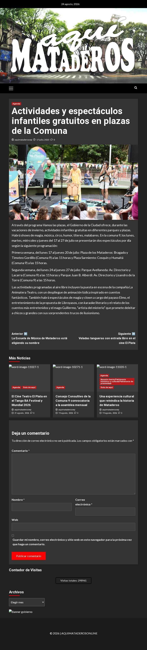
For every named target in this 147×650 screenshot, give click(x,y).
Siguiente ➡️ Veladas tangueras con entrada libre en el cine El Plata (107, 338)
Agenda (16, 104)
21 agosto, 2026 (22, 413)
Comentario (21, 450)
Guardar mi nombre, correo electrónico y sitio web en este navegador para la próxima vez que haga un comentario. (72, 542)
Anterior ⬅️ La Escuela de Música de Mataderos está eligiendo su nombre (39, 338)
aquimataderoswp (23, 139)
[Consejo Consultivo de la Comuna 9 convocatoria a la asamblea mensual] (73, 378)
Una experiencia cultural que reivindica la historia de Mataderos (116, 401)
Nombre (18, 499)
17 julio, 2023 (42, 139)
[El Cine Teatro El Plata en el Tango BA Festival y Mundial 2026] (29, 378)
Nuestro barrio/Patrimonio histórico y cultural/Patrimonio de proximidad (117, 381)
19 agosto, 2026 (65, 413)
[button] (12, 87)
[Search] (136, 88)
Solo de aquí (29, 387)
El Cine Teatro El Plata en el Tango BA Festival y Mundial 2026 (29, 401)
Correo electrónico (83, 502)
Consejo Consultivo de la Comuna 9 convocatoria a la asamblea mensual (73, 401)
